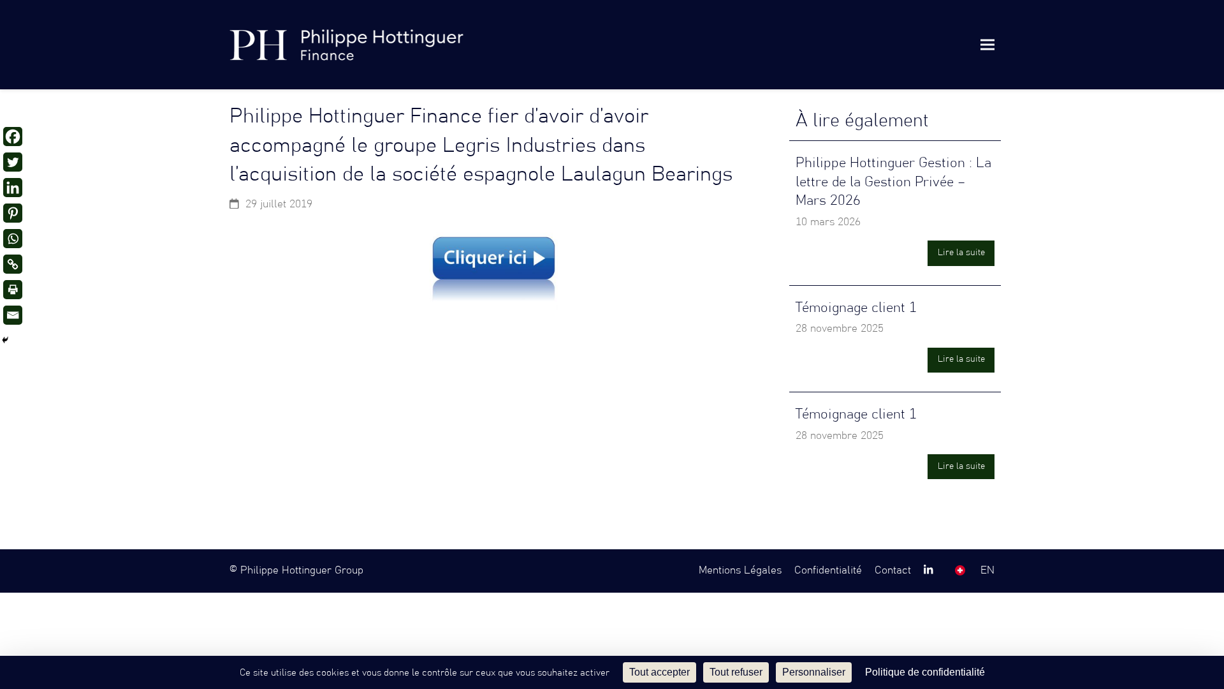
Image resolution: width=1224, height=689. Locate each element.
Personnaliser (813, 672)
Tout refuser (736, 672)
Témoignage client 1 (856, 308)
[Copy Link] (13, 264)
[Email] (13, 315)
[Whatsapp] (13, 238)
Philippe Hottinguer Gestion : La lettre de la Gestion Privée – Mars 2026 (893, 181)
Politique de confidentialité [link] (925, 672)
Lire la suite (961, 252)
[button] (987, 44)
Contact (893, 570)
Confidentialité (828, 570)
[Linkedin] (13, 187)
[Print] (13, 289)
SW (960, 570)
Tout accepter (659, 672)
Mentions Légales (740, 570)
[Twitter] (13, 162)
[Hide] (5, 340)
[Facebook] (13, 136)
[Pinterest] (13, 213)
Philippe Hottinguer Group (301, 570)
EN (987, 570)
